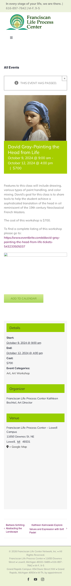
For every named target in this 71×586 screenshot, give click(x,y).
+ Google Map (18, 446)
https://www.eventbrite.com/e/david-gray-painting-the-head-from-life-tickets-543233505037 (32, 242)
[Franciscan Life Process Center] (30, 15)
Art (8, 373)
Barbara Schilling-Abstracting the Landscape (15, 528)
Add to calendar (24, 298)
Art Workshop (21, 373)
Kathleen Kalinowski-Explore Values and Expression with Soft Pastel (46, 528)
